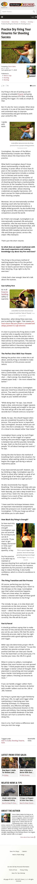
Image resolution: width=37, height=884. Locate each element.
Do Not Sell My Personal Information (18, 867)
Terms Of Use (13, 870)
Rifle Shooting (25, 775)
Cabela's (24, 851)
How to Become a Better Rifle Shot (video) (26, 772)
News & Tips (15, 22)
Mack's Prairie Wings (18, 854)
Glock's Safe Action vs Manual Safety (9, 799)
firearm (20, 94)
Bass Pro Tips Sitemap (18, 873)
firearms (21, 741)
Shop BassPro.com (4, 7)
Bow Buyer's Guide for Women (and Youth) (9, 772)
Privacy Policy (24, 870)
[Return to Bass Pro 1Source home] (22, 6)
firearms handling (4, 293)
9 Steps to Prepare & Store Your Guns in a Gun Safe (27, 800)
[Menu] (2, 17)
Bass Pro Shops (6, 803)
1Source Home (5, 22)
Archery (6, 775)
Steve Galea (12, 66)
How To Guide (6, 741)
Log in (33, 17)
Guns (3, 743)
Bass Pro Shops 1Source (26, 803)
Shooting (23, 22)
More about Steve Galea (27, 837)
